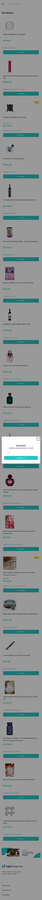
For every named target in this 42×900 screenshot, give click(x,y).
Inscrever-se (21, 458)
